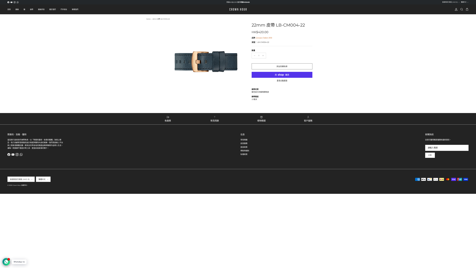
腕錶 (17, 9)
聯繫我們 (75, 9)
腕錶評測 (41, 9)
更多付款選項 (282, 81)
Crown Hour (17, 185)
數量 (253, 50)
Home (148, 19)
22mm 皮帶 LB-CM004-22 (161, 19)
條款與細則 (244, 151)
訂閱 (430, 155)
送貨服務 (243, 143)
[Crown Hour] (238, 9)
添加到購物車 (282, 66)
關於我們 (52, 9)
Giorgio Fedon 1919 (264, 38)
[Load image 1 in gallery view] (205, 62)
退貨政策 (243, 147)
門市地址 (64, 9)
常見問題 (243, 140)
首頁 (9, 9)
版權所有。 (24, 185)
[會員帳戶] (456, 9)
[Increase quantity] (264, 55)
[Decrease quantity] (254, 55)
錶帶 (31, 9)
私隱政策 (243, 154)
